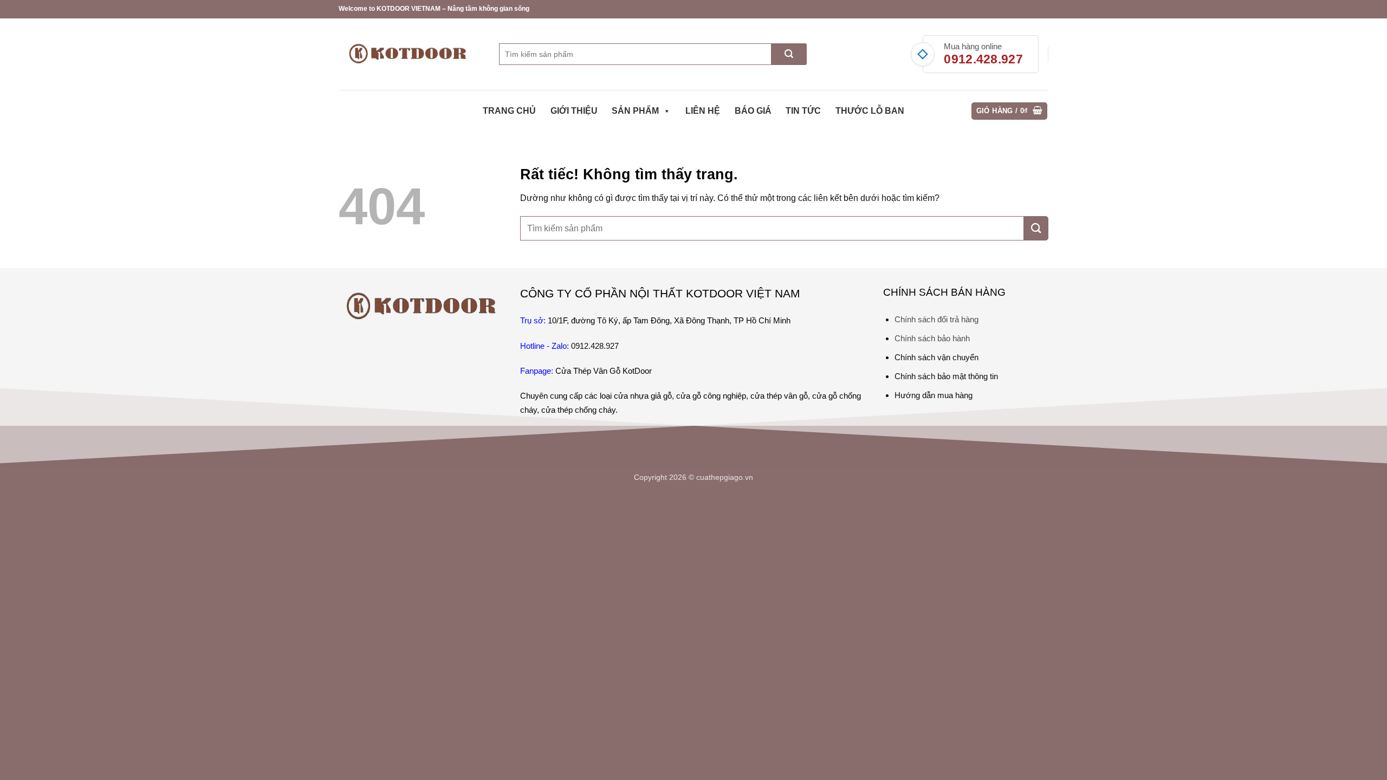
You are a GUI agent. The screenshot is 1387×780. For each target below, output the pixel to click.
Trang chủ (509, 110)
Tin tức (803, 110)
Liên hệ (702, 110)
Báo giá (753, 110)
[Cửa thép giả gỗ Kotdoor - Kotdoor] (411, 53)
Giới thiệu (574, 110)
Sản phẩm (635, 110)
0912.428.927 (983, 59)
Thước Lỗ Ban (869, 110)
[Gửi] (789, 54)
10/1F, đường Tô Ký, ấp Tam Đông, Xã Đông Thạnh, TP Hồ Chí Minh (669, 320)
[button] (1009, 111)
